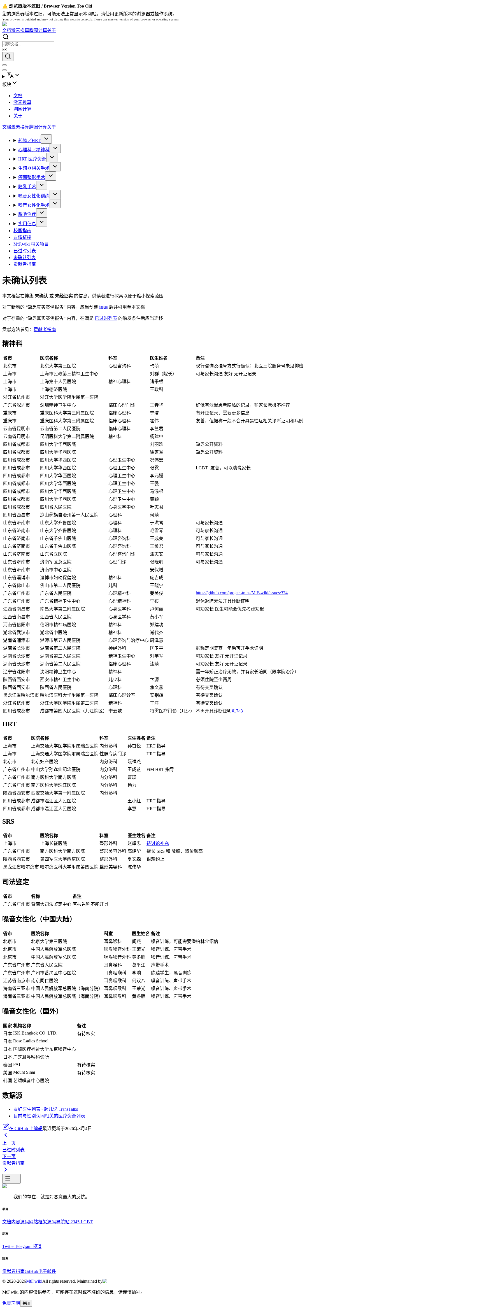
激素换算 (20, 30)
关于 (51, 30)
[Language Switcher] (242, 75)
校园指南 (22, 230)
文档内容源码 (15, 1221)
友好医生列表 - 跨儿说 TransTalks (45, 1109)
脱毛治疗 (27, 214)
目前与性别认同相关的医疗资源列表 (49, 1116)
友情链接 (22, 237)
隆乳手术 (27, 186)
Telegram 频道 (28, 1246)
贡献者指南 (24, 264)
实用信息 (27, 223)
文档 (6, 30)
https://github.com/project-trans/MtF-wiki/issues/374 (242, 592)
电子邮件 (47, 1271)
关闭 (26, 1303)
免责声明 (11, 1303)
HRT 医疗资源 (32, 159)
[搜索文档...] (7, 56)
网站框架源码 (42, 1221)
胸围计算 (38, 30)
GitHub (31, 1271)
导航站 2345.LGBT (74, 1221)
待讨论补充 (157, 843)
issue (103, 307)
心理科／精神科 (34, 149)
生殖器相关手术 (34, 168)
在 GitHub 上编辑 (26, 1128)
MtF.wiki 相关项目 (31, 244)
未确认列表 (24, 257)
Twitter (8, 1246)
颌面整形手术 (31, 177)
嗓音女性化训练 (34, 196)
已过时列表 (24, 250)
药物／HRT (29, 140)
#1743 (237, 711)
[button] (242, 83)
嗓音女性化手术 (34, 205)
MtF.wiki (34, 1281)
